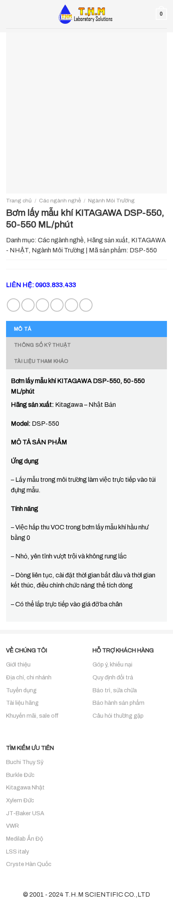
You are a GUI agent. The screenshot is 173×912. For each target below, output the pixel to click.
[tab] (86, 329)
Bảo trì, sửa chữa (115, 690)
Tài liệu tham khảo (41, 361)
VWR (12, 825)
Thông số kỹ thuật (42, 345)
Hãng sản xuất (107, 240)
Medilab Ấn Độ (24, 838)
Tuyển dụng (21, 690)
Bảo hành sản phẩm (118, 703)
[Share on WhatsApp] (13, 305)
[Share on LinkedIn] (86, 305)
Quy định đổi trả (113, 677)
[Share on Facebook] (28, 305)
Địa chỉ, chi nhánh (28, 677)
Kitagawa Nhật (25, 787)
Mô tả (22, 329)
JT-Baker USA (25, 813)
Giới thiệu (18, 664)
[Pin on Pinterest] (71, 305)
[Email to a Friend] (57, 305)
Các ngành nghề (60, 201)
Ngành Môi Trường (111, 201)
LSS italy (17, 851)
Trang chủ (19, 201)
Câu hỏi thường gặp (118, 715)
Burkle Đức (20, 775)
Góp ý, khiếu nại (112, 664)
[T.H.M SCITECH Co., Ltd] (86, 14)
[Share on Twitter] (42, 305)
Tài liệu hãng (22, 703)
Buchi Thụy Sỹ (24, 762)
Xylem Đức (20, 800)
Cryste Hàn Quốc (28, 864)
